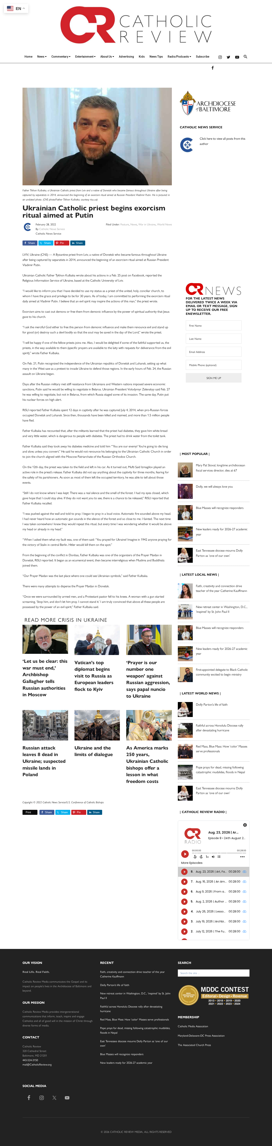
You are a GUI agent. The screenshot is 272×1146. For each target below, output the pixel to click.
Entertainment (84, 56)
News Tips (156, 56)
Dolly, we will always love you (214, 486)
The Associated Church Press (194, 1045)
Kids (142, 56)
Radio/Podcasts (179, 56)
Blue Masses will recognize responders (220, 507)
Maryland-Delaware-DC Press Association (201, 1035)
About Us (106, 56)
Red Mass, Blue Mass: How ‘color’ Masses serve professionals (134, 1019)
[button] (245, 57)
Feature (124, 224)
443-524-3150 (30, 1060)
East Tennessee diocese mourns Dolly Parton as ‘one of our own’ (219, 790)
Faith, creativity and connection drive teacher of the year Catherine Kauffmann (221, 588)
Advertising (126, 56)
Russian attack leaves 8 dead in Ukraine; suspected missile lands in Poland (44, 761)
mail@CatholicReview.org (37, 1064)
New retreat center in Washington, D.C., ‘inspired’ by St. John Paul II (221, 609)
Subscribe (202, 56)
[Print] (24, 812)
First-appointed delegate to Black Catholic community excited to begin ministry (222, 672)
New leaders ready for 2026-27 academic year (126, 1062)
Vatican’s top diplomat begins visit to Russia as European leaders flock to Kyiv (93, 676)
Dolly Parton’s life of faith (212, 704)
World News (164, 224)
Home (28, 56)
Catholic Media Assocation (193, 1026)
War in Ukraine (147, 224)
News (41, 56)
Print (28, 812)
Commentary (60, 56)
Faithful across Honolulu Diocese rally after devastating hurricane (219, 727)
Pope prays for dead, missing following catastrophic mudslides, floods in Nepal (220, 769)
